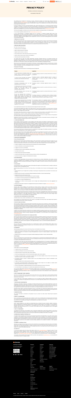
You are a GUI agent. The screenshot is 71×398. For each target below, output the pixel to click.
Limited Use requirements (50, 183)
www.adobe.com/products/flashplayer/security (37, 133)
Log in (45, 1)
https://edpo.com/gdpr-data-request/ (25, 333)
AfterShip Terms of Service (50, 28)
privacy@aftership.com (52, 103)
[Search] (43, 1)
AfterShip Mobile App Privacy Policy (36, 31)
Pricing (34, 1)
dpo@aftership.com (47, 334)
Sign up (48, 1)
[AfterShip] (12, 1)
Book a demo (52, 1)
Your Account (54, 268)
